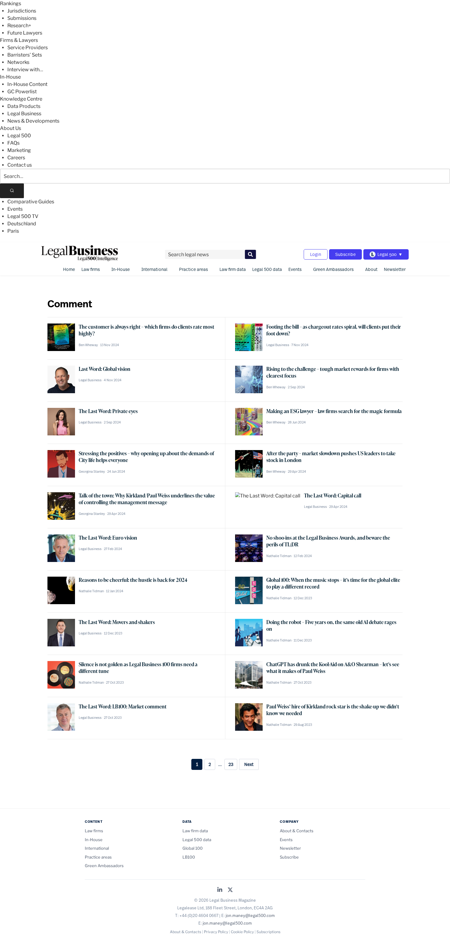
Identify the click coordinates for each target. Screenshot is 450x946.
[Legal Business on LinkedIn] (220, 890)
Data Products (23, 106)
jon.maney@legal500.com (250, 915)
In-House (10, 77)
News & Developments (33, 121)
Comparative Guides (30, 202)
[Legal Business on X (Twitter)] (230, 890)
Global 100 (192, 848)
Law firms (90, 269)
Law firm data (232, 269)
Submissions (21, 18)
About (371, 269)
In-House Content (27, 84)
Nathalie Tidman (278, 556)
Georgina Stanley (92, 471)
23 (230, 764)
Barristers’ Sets (24, 55)
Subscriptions (268, 931)
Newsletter (395, 269)
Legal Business (24, 113)
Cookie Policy (242, 931)
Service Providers (27, 47)
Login (315, 254)
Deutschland (21, 224)
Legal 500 (19, 136)
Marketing (19, 150)
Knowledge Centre (21, 99)
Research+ (19, 25)
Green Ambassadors (333, 269)
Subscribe (345, 254)
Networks (18, 62)
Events (15, 209)
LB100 (188, 857)
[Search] (12, 190)
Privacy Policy (216, 931)
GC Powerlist (22, 91)
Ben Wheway (88, 345)
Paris (13, 231)
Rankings (10, 3)
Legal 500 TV (22, 216)
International (154, 269)
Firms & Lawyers (19, 40)
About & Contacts (296, 830)
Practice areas (193, 269)
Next (248, 764)
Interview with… (25, 69)
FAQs (13, 143)
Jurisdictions (21, 11)
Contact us (19, 165)
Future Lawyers (24, 33)
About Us (10, 128)
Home (69, 269)
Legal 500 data (267, 269)
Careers (16, 158)
